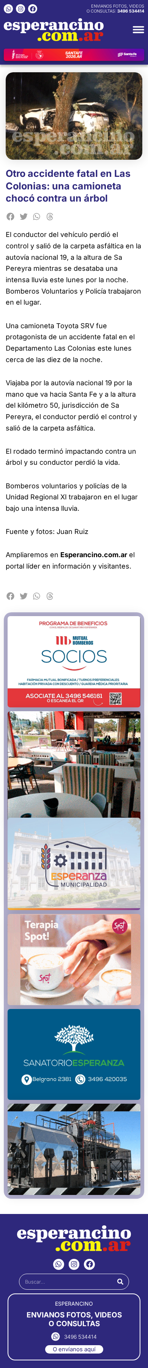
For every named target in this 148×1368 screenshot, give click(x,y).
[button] (10, 217)
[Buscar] (120, 1281)
